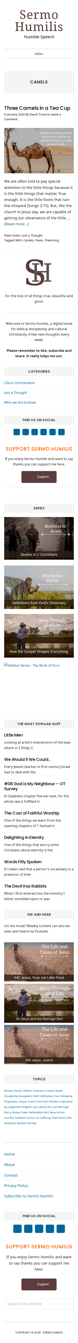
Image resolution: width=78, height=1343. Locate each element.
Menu (39, 54)
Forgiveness (11, 1101)
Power (24, 1112)
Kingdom (27, 1107)
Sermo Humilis (39, 20)
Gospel (23, 1101)
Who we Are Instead (20, 402)
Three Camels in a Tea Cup (37, 108)
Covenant (38, 1091)
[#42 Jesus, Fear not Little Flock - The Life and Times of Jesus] (39, 961)
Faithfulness (46, 1096)
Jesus (70, 1101)
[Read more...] (16, 223)
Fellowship (66, 1096)
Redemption (36, 1112)
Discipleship (11, 1096)
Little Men (13, 735)
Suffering (45, 1118)
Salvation (20, 1118)
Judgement (14, 1107)
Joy (5, 1107)
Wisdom (21, 1123)
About (9, 1164)
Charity (17, 1091)
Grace (31, 1101)
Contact (11, 1175)
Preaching (52, 240)
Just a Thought (32, 235)
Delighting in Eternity (24, 837)
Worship (32, 1123)
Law (35, 1107)
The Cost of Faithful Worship (31, 813)
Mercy (7, 1112)
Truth (55, 1118)
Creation (50, 1091)
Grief (39, 1101)
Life (49, 1107)
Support (43, 477)
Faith (36, 1096)
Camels (29, 240)
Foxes (39, 240)
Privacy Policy (16, 1185)
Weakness (10, 1123)
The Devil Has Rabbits (25, 886)
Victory (62, 1118)
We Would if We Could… (27, 759)
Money (16, 1112)
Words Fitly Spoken (22, 862)
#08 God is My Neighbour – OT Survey (34, 786)
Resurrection (57, 1112)
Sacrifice (9, 1118)
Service (30, 1118)
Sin (37, 1118)
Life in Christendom (19, 383)
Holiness (54, 1101)
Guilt (45, 1101)
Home (9, 1154)
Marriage (63, 1107)
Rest (46, 1112)
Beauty (8, 1091)
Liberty (42, 1107)
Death (59, 1091)
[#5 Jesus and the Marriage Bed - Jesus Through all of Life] (39, 1003)
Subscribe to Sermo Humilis (28, 1195)
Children (27, 1091)
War (69, 1118)
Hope (62, 1101)
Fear (56, 1096)
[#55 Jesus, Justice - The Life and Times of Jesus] (39, 1044)
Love (54, 1107)
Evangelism (25, 1096)
